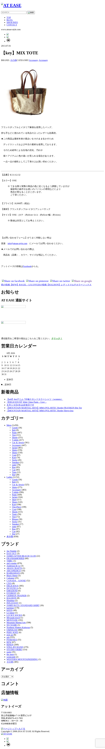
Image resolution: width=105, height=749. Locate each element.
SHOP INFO (12, 22)
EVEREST (11, 593)
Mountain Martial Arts (16, 622)
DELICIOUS (12, 586)
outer (14, 465)
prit (8, 637)
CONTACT (12, 25)
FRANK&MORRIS (15, 558)
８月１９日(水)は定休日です (20, 405)
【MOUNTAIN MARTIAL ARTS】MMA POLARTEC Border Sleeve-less (40, 410)
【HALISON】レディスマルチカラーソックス (64, 285)
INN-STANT (12, 603)
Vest (14, 435)
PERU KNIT (12, 632)
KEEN (10, 610)
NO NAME (12, 625)
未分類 (10, 536)
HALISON (11, 598)
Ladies (9, 477)
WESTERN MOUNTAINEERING (22, 659)
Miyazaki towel (13, 617)
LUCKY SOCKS (14, 615)
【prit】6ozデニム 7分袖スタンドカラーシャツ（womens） (35, 399)
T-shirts (15, 440)
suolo (9, 652)
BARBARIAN (13, 573)
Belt (14, 430)
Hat (13, 475)
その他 (13, 60)
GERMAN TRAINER (17, 595)
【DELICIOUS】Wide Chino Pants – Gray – (26, 402)
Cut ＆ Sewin (18, 442)
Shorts (15, 437)
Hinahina (10, 600)
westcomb (11, 657)
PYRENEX (12, 640)
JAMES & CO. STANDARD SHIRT (23, 605)
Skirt (14, 499)
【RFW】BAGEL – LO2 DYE (19, 285)
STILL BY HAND (15, 647)
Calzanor (10, 578)
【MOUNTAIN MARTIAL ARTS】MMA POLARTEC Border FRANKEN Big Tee (44, 408)
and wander (12, 563)
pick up (10, 635)
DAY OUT (11, 553)
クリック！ (56, 338)
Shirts (14, 450)
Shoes (14, 452)
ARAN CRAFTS (14, 568)
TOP (9, 17)
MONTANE (12, 620)
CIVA (9, 583)
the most (10, 654)
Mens (9, 425)
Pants (14, 432)
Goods (15, 428)
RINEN (10, 644)
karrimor (10, 608)
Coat (14, 455)
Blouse (15, 519)
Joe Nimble (11, 551)
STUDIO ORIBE (14, 649)
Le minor (10, 613)
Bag (14, 467)
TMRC (10, 561)
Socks (14, 460)
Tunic (14, 514)
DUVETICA (12, 588)
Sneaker (15, 462)
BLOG (10, 20)
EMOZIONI (12, 591)
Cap (14, 470)
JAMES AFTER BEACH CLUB (21, 556)
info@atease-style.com (17, 243)
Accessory (33, 60)
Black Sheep (12, 575)
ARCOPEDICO (14, 571)
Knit (14, 457)
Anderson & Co (13, 566)
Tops (14, 472)
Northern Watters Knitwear (18, 627)
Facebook (27, 266)
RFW (9, 642)
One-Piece (16, 507)
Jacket (14, 448)
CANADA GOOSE (16, 580)
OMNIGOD (12, 630)
